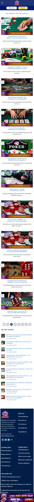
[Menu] (2, 3)
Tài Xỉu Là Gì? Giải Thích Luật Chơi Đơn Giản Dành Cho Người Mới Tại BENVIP (17, 251)
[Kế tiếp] (29, 324)
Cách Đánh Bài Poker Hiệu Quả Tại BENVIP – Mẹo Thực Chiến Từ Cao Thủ (17, 37)
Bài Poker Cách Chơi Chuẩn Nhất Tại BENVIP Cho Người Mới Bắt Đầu (19, 335)
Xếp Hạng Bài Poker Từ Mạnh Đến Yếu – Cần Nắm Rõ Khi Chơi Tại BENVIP (19, 376)
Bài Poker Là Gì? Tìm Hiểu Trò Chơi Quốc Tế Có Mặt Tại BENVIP (18, 390)
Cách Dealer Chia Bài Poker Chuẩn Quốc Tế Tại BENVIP (18, 342)
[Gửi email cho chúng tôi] (11, 439)
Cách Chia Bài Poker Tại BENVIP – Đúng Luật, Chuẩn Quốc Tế (19, 383)
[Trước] (4, 324)
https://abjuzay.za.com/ (7, 436)
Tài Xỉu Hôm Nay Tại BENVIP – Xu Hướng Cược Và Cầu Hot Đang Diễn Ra (17, 220)
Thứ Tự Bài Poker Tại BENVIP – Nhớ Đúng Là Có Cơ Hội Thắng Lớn (17, 128)
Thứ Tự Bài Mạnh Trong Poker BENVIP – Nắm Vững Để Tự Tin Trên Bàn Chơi (19, 362)
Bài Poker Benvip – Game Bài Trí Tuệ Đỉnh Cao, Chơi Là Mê (17, 189)
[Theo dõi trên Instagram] (5, 439)
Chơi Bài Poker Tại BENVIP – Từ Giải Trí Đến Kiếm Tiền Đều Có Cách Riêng (17, 67)
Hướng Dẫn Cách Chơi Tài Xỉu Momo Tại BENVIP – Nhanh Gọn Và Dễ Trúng (17, 281)
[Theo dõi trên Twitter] (8, 439)
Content (25, 13)
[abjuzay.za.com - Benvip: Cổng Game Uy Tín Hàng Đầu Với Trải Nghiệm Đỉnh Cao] (17, 3)
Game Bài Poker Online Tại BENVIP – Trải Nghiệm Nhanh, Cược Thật (18, 356)
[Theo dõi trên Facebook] (2, 439)
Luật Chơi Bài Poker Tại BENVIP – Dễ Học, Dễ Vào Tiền (19, 369)
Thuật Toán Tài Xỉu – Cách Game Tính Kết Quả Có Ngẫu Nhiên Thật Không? (17, 312)
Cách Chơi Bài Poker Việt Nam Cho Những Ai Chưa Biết (19, 349)
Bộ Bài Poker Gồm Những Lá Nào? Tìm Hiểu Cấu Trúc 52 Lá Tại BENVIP (18, 397)
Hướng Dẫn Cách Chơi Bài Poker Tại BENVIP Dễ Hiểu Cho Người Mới (17, 159)
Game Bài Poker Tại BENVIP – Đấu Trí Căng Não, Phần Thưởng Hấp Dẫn (17, 98)
